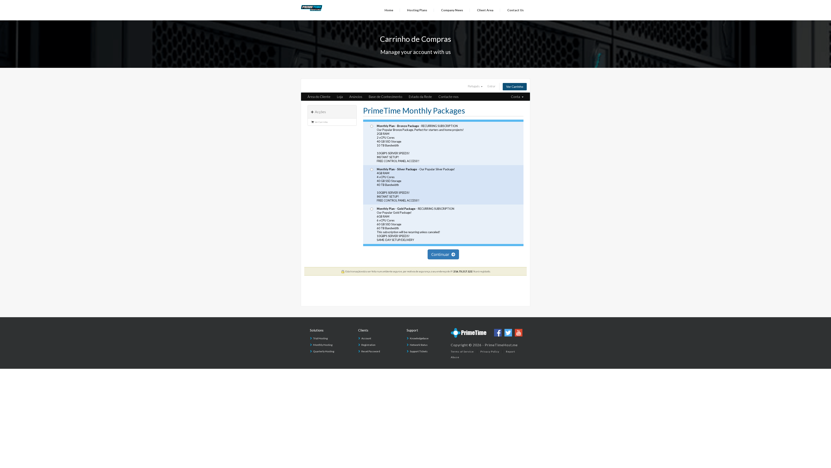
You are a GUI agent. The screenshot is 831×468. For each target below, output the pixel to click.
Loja (340, 97)
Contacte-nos (448, 97)
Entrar (491, 86)
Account (366, 338)
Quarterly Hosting (323, 351)
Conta (516, 97)
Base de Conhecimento (385, 97)
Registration (368, 344)
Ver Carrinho (514, 86)
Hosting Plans (417, 10)
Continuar (441, 254)
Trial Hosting (320, 338)
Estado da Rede (420, 97)
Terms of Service (462, 351)
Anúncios (355, 97)
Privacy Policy (489, 351)
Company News (452, 10)
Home (389, 10)
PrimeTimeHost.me (501, 345)
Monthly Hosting (322, 344)
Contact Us (515, 10)
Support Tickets (419, 351)
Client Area (485, 10)
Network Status (419, 344)
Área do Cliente (319, 97)
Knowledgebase (419, 338)
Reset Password (370, 351)
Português (474, 86)
